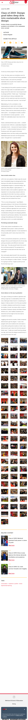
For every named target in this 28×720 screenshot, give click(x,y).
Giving (14, 704)
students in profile (13, 583)
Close (24, 710)
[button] (5, 42)
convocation (4, 583)
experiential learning (6, 585)
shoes (20, 583)
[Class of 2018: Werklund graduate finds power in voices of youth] (4, 541)
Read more (11, 545)
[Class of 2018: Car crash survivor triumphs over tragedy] (4, 569)
